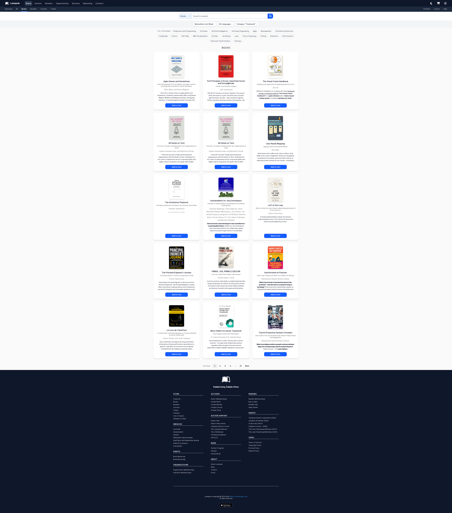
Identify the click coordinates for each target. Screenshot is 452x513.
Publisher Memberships (182, 473)
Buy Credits (253, 402)
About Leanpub (217, 464)
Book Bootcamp (179, 459)
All (17, 9)
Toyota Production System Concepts (275, 332)
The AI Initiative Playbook (176, 202)
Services (76, 3)
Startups (237, 41)
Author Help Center (218, 423)
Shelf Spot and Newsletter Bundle (186, 440)
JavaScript (226, 36)
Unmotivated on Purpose (275, 272)
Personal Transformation (220, 41)
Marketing (87, 3)
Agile (255, 31)
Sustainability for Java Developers (226, 200)
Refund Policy (254, 451)
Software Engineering (240, 31)
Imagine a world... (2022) (258, 426)
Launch (437, 9)
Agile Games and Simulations (176, 81)
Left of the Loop (275, 205)
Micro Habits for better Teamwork (226, 331)
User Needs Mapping (275, 143)
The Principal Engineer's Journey (176, 272)
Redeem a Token (179, 419)
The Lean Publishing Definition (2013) (263, 429)
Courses (43, 9)
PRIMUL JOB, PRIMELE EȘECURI (226, 271)
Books (24, 9)
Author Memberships (219, 399)
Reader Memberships (257, 399)
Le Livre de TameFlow (177, 330)
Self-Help (185, 36)
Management (266, 31)
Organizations (62, 3)
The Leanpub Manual (219, 429)
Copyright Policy (255, 445)
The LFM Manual (217, 432)
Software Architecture (284, 31)
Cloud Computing (249, 36)
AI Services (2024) (256, 423)
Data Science (287, 36)
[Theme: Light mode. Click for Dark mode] (431, 3)
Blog (212, 467)
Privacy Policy (254, 448)
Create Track (216, 410)
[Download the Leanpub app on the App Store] (226, 505)
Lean (237, 36)
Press (213, 473)
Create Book (216, 402)
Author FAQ (215, 421)
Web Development (200, 36)
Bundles (33, 9)
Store (28, 3)
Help (445, 9)
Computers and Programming (184, 31)
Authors (38, 3)
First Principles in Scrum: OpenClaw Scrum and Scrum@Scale (226, 82)
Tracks (53, 9)
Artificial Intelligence (220, 31)
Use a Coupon (178, 416)
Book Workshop (179, 456)
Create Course (216, 407)
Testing (263, 36)
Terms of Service (255, 442)
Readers (49, 3)
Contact (214, 470)
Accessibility (216, 454)
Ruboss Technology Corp (238, 496)
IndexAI (176, 435)
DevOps (215, 36)
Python (174, 36)
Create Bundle (216, 404)
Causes (214, 451)
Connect (99, 3)
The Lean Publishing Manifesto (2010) (263, 432)
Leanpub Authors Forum (220, 426)
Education (274, 36)
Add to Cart (176, 105)
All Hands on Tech (177, 143)
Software (204, 31)
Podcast (427, 9)
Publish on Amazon (180, 443)
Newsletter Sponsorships (183, 437)
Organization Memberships (183, 470)
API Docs (214, 437)
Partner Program (217, 448)
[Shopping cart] (438, 3)
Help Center (253, 407)
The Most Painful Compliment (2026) (262, 418)
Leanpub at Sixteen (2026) (259, 421)
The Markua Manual (218, 435)
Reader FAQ (253, 404)
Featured (8, 9)
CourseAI (176, 429)
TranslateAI (177, 446)
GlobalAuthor (178, 432)
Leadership (163, 36)
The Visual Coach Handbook (275, 81)
